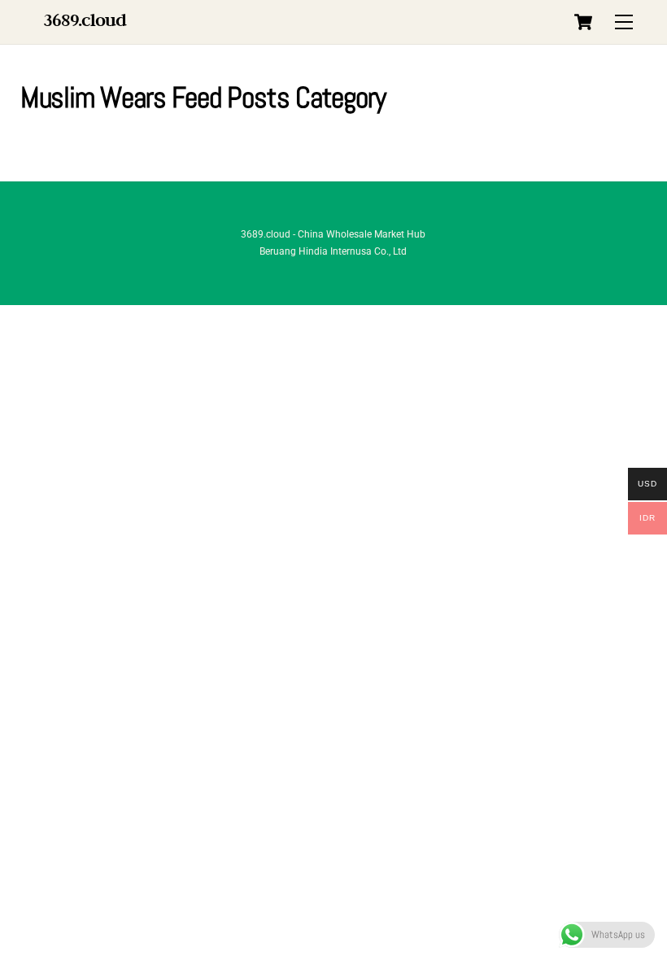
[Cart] (583, 22)
